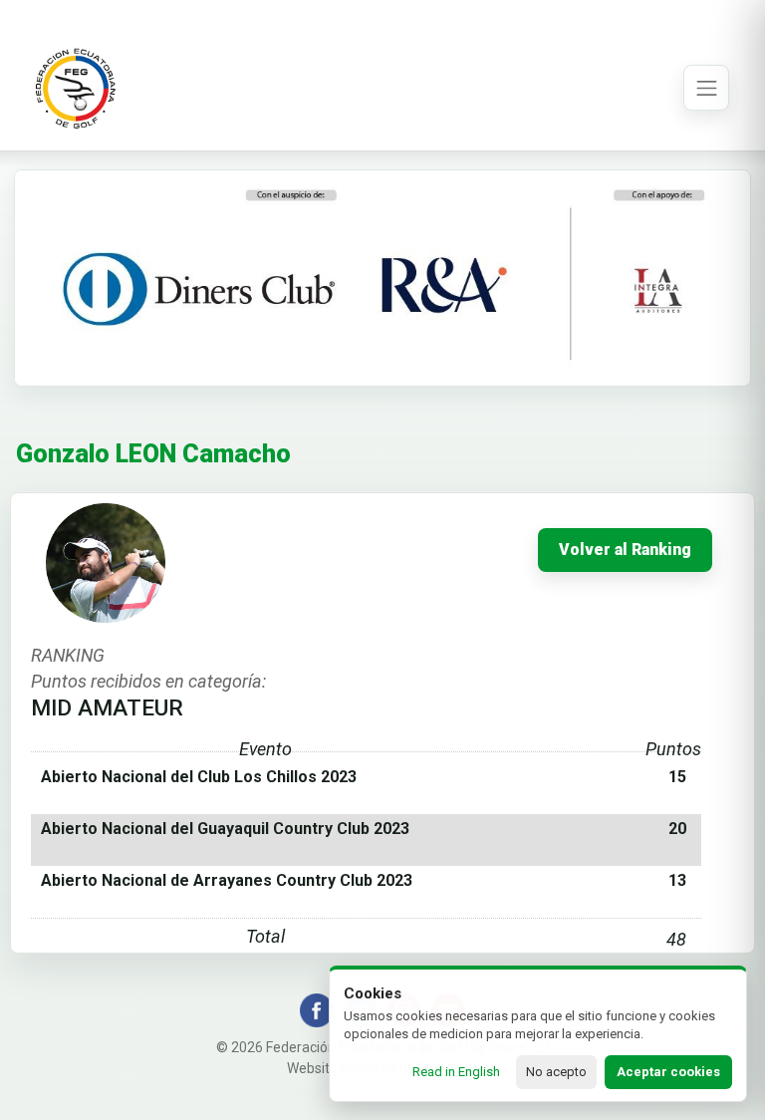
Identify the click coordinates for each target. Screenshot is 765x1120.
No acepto (556, 1071)
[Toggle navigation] (706, 88)
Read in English (456, 1071)
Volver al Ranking (625, 550)
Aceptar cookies (668, 1071)
